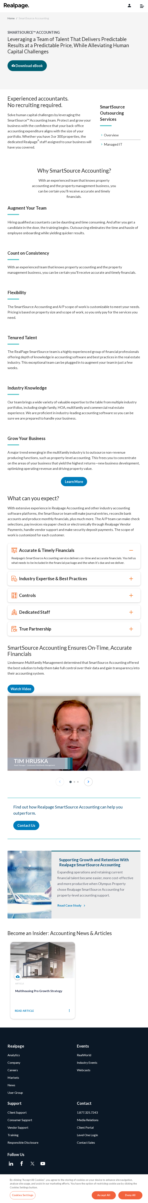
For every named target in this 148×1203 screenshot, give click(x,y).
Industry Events (87, 1062)
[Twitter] (32, 1163)
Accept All (103, 1195)
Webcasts (83, 1070)
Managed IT (113, 144)
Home (11, 18)
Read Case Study (69, 905)
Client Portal (85, 1127)
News (11, 1085)
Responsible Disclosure (23, 1142)
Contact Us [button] (26, 825)
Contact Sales (86, 1142)
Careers (13, 1070)
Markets (13, 1077)
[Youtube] (42, 1163)
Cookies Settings (22, 1195)
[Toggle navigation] (140, 6)
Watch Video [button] (21, 689)
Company (14, 1062)
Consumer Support (20, 1120)
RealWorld (84, 1055)
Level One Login (87, 1135)
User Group (15, 1092)
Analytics (14, 1055)
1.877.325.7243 (87, 1112)
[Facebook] (21, 1163)
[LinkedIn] (11, 1163)
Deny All (130, 1195)
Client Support (17, 1112)
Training (13, 1135)
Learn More (74, 481)
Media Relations (87, 1120)
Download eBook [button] (29, 66)
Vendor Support (18, 1127)
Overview (111, 135)
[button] (70, 782)
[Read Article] (17, 976)
